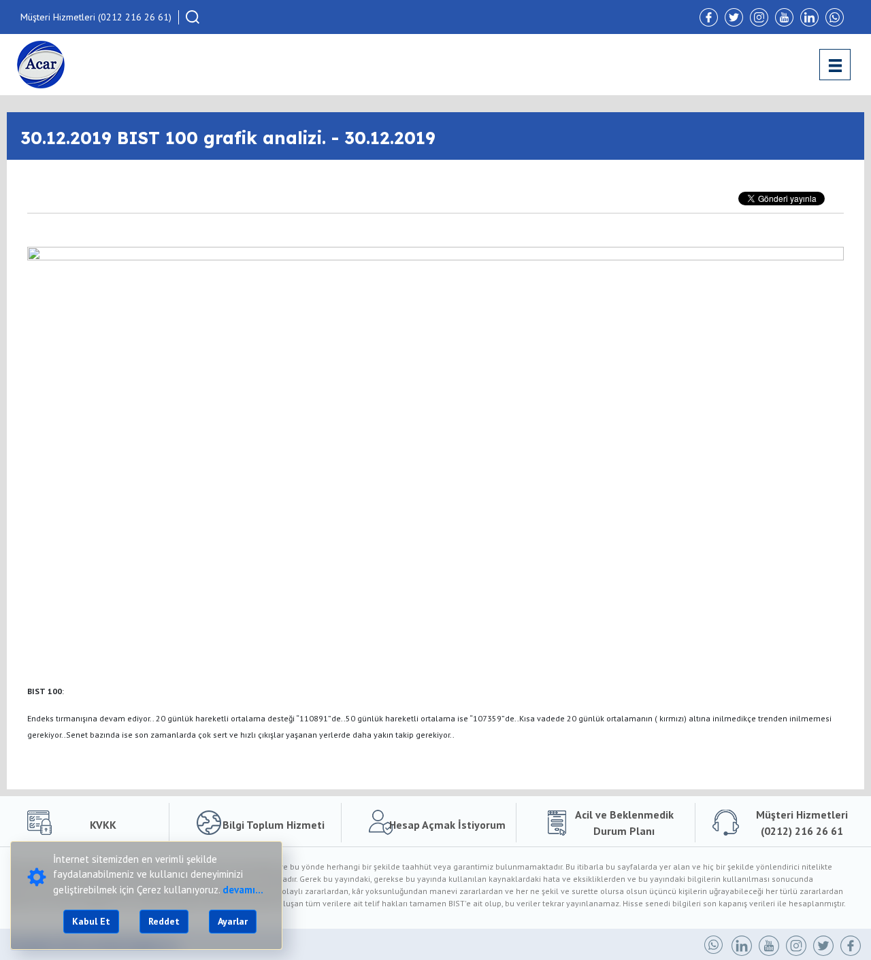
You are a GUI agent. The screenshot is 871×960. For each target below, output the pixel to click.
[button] (192, 17)
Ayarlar (233, 921)
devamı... (243, 889)
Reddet (164, 921)
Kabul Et (91, 921)
